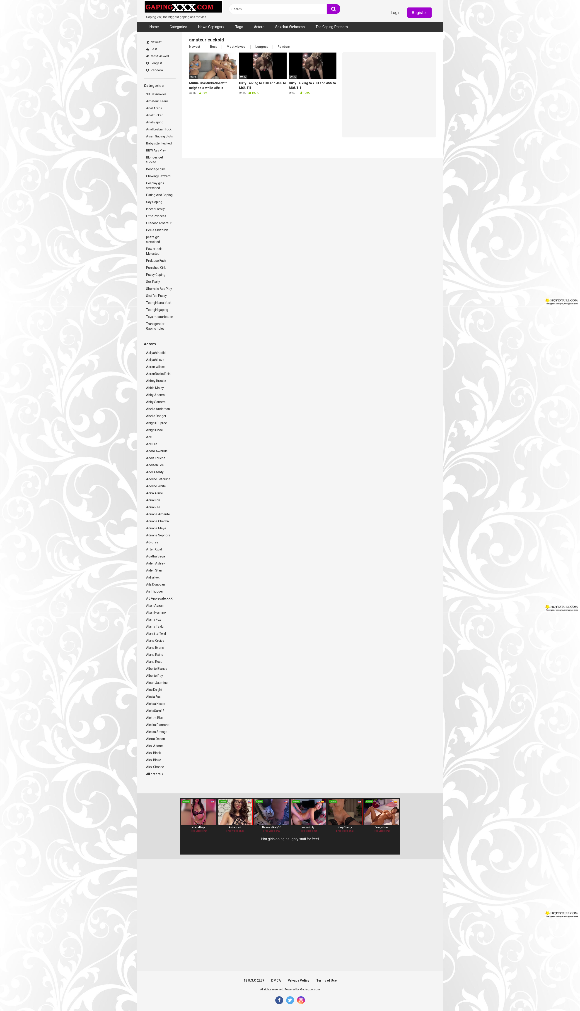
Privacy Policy (298, 980)
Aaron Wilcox (155, 367)
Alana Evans (155, 647)
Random (156, 70)
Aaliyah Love (155, 360)
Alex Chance (155, 767)
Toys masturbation (159, 317)
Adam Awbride (157, 451)
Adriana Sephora (158, 535)
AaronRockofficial (158, 374)
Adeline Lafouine (158, 479)
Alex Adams (155, 746)
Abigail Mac (154, 430)
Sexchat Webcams (290, 27)
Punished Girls (156, 267)
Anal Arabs (154, 108)
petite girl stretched (153, 239)
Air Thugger (154, 591)
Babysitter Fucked (159, 143)
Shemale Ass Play (159, 289)
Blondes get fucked (154, 160)
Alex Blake (153, 760)
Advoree (152, 542)
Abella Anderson (158, 409)
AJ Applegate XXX (159, 598)
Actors (259, 27)
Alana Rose (154, 661)
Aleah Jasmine (157, 682)
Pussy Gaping (155, 274)
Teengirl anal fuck (159, 303)
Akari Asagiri (155, 605)
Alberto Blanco (156, 668)
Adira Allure (154, 493)
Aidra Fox (153, 577)
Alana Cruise (155, 640)
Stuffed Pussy (156, 296)
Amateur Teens (157, 101)
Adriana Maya (156, 528)
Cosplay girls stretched (155, 185)
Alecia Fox (153, 697)
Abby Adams (155, 395)
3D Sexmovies (156, 94)
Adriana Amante (158, 514)
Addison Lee (155, 465)
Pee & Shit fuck (157, 230)
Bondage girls (156, 169)
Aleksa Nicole (155, 704)
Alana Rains (154, 654)
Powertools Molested (154, 251)
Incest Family (155, 209)
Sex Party (153, 281)
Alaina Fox (153, 619)
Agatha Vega (155, 556)
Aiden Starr (154, 570)
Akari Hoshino (156, 612)
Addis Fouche (155, 458)
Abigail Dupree (156, 423)
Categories (178, 27)
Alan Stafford (156, 633)
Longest (156, 63)
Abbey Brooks (156, 381)
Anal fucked (154, 115)
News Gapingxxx (211, 27)
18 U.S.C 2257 (254, 980)
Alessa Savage (156, 732)
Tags (239, 27)
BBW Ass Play (156, 150)
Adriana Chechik (157, 521)
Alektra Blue (155, 718)
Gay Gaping (154, 202)
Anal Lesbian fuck (159, 129)
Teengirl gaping (157, 310)
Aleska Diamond (157, 725)
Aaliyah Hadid (156, 353)
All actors (153, 774)
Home (154, 27)
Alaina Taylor (155, 626)
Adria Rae (153, 507)
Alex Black (153, 753)
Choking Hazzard (158, 176)
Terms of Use (326, 980)
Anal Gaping (154, 122)
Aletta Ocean (155, 739)
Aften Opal (154, 549)
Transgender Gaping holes (155, 326)
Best (153, 49)
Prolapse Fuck (156, 260)
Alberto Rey (154, 675)
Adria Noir (153, 500)
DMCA (276, 980)
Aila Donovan (155, 584)
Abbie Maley (155, 388)
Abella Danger (156, 416)
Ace (149, 437)
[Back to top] (565, 997)
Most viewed (159, 56)
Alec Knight (154, 690)
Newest (156, 42)
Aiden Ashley (155, 563)
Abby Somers (156, 402)
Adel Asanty (155, 472)
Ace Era (151, 444)
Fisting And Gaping (159, 195)
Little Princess (156, 216)
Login (396, 12)
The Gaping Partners (332, 27)
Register (419, 12)
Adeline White (156, 486)
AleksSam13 (155, 711)
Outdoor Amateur (159, 223)
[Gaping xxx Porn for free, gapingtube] (183, 7)
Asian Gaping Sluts (159, 136)
